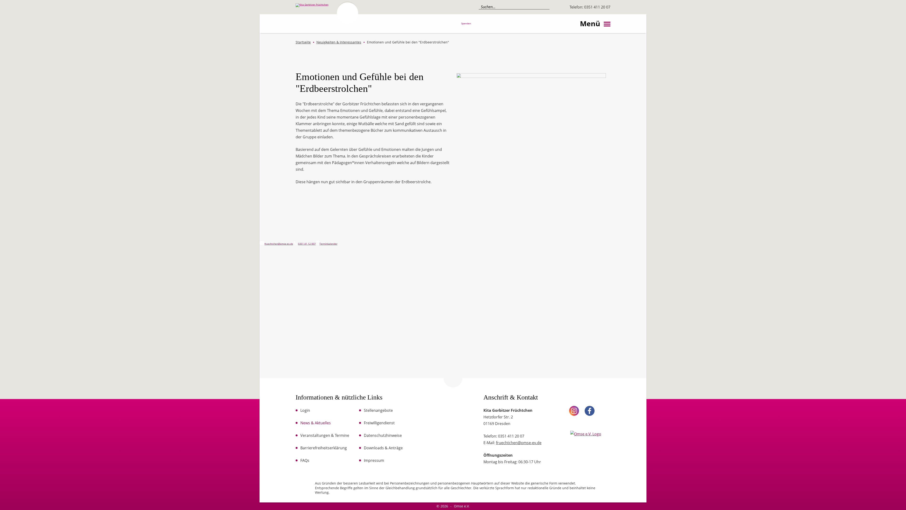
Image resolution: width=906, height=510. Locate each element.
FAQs (304, 460)
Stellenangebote (378, 410)
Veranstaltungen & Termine (324, 435)
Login (305, 410)
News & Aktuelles (315, 422)
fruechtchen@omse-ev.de (518, 442)
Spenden (466, 23)
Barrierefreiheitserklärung (323, 447)
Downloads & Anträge (383, 447)
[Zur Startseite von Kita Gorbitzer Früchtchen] (326, 25)
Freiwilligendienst (379, 422)
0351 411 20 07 (596, 7)
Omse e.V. (462, 506)
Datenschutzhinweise (383, 435)
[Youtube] (605, 411)
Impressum (374, 460)
